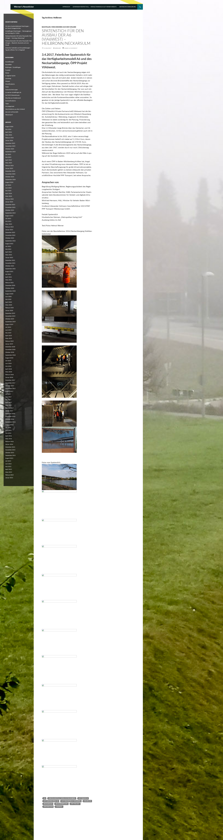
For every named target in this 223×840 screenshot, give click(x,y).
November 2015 (10, 450)
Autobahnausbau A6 (51, 801)
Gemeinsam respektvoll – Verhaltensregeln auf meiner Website (94, 6)
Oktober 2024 (9, 176)
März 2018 (8, 372)
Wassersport (9, 114)
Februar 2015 (9, 475)
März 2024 (8, 196)
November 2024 (10, 174)
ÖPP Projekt (75, 803)
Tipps (7, 103)
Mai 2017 (8, 399)
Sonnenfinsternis (10, 100)
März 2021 (8, 280)
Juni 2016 (8, 430)
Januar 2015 (9, 477)
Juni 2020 (8, 296)
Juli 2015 (8, 461)
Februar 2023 (9, 227)
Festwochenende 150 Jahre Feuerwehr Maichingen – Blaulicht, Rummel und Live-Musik (18, 43)
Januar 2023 (9, 229)
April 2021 (8, 277)
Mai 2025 (8, 157)
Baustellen (46, 27)
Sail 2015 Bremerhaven (12, 95)
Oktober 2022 (9, 238)
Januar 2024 (9, 202)
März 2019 (8, 338)
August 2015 (9, 458)
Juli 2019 (8, 327)
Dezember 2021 (10, 260)
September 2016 (10, 422)
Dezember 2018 (10, 346)
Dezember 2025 (10, 143)
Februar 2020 (9, 307)
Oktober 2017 (9, 385)
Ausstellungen (9, 61)
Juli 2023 (8, 218)
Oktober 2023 (9, 210)
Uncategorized (9, 106)
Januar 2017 (9, 411)
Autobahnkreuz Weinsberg (71, 801)
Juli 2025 (8, 154)
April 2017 (8, 402)
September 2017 (10, 388)
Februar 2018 (9, 374)
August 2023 (9, 215)
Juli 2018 (8, 360)
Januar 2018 (9, 377)
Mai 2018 (8, 366)
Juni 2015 (8, 463)
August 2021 (9, 271)
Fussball (7, 70)
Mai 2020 (8, 299)
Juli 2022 (8, 246)
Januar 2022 (9, 257)
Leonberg (8, 78)
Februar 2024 (9, 199)
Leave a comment (70, 48)
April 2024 (8, 193)
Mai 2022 (8, 249)
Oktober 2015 (9, 452)
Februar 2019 (9, 341)
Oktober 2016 (9, 419)
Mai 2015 (8, 466)
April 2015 (8, 469)
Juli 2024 (8, 185)
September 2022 (10, 241)
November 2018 (10, 349)
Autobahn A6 (83, 798)
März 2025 (8, 162)
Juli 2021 (8, 274)
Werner (58, 48)
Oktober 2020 (9, 288)
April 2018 (8, 369)
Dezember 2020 (10, 285)
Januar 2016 (9, 444)
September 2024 (10, 179)
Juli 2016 (8, 427)
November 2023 (10, 207)
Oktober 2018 (9, 352)
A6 (44, 798)
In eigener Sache (10, 75)
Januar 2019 (9, 344)
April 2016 (8, 436)
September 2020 (10, 291)
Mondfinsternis (10, 84)
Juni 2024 (8, 188)
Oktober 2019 (9, 319)
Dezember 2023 (10, 204)
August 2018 (9, 358)
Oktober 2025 (9, 149)
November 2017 (10, 383)
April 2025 (8, 160)
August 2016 (9, 424)
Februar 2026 (9, 137)
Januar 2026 (9, 140)
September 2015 (10, 455)
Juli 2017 (8, 394)
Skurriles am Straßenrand (13, 98)
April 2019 (8, 335)
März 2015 (8, 472)
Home (7, 73)
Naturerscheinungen (11, 89)
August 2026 (9, 126)
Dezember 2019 (10, 313)
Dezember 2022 (10, 232)
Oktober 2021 (9, 266)
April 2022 (8, 252)
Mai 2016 (8, 433)
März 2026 (8, 135)
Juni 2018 (8, 363)
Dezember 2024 (10, 171)
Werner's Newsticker (24, 7)
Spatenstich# (48, 806)
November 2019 (10, 316)
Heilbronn (87, 801)
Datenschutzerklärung (127, 6)
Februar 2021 (9, 282)
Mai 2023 (8, 221)
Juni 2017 (8, 397)
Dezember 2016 (10, 413)
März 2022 (8, 254)
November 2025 (10, 146)
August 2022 (9, 243)
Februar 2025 (9, 165)
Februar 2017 (9, 408)
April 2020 (8, 302)
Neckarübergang (62, 803)
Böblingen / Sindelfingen (13, 67)
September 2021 (10, 268)
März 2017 (8, 405)
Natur (7, 87)
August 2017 (9, 391)
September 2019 (10, 321)
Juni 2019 (8, 330)
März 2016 (8, 438)
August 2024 (9, 182)
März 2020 (8, 305)
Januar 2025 (9, 168)
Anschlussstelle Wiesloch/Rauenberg (62, 798)
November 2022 (10, 235)
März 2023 (8, 224)
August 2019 (9, 324)
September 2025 (10, 151)
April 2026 (8, 132)
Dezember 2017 (10, 380)
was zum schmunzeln (11, 112)
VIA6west (59, 806)
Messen (7, 81)
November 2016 (10, 416)
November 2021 (10, 263)
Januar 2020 (9, 310)
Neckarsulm (48, 803)
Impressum (66, 6)
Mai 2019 (8, 332)
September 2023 (10, 213)
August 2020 (9, 293)
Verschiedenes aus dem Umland (63, 27)
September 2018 (10, 355)
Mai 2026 (8, 129)
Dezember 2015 (10, 447)
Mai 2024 (8, 190)
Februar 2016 (9, 441)
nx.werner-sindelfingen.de (13, 92)
